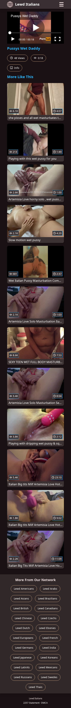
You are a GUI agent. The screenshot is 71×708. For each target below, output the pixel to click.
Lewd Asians (21, 598)
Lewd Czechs (48, 618)
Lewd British (21, 608)
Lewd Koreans (49, 657)
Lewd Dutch (22, 628)
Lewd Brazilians (47, 598)
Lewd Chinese (23, 618)
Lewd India (49, 647)
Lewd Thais (35, 687)
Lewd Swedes (49, 677)
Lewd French (50, 638)
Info (16, 68)
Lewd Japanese (22, 657)
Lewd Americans (24, 588)
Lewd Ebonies (47, 628)
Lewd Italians (27, 4)
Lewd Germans (24, 647)
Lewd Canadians (48, 608)
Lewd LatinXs (22, 667)
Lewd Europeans (23, 638)
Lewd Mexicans (48, 667)
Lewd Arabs (50, 588)
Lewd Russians (23, 677)
